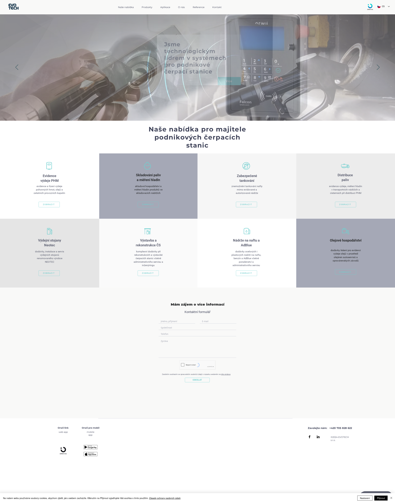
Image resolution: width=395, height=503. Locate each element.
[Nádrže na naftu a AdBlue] (247, 231)
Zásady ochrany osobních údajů (165, 498)
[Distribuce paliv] (345, 166)
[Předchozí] (16, 67)
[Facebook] (310, 437)
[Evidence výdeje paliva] (49, 166)
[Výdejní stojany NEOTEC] (49, 231)
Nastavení (365, 498)
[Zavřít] (391, 498)
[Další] (378, 67)
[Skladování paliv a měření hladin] (147, 166)
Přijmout (381, 498)
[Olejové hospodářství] (345, 231)
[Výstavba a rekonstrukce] (147, 231)
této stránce (226, 374)
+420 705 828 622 (340, 428)
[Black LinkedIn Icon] (318, 437)
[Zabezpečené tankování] (246, 166)
